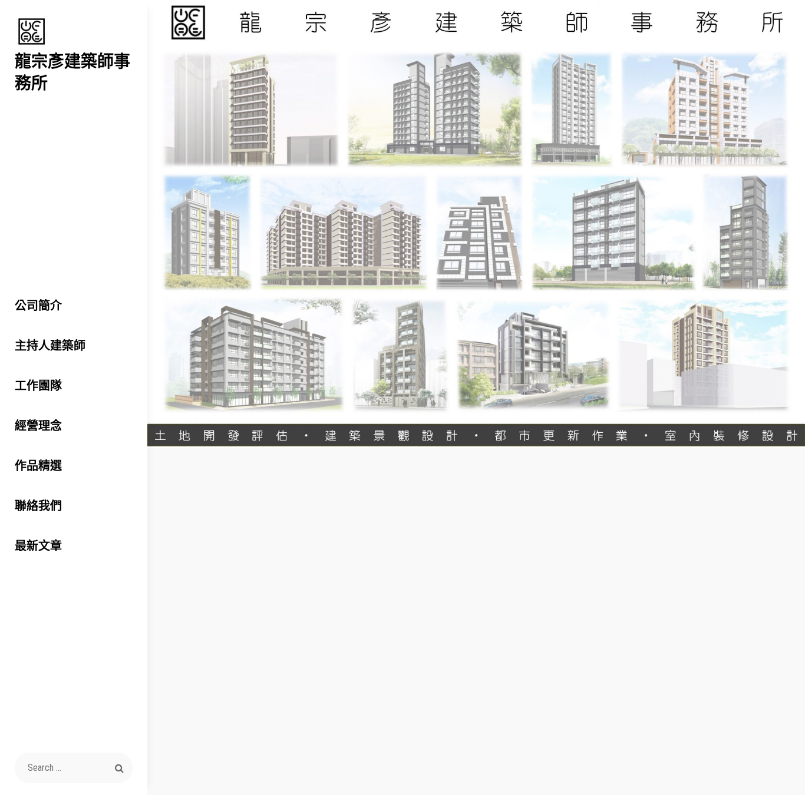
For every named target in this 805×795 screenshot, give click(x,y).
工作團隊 (38, 385)
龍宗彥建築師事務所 (72, 71)
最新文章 (38, 545)
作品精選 (38, 465)
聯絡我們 (38, 505)
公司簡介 (38, 305)
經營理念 (38, 425)
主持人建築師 (50, 345)
